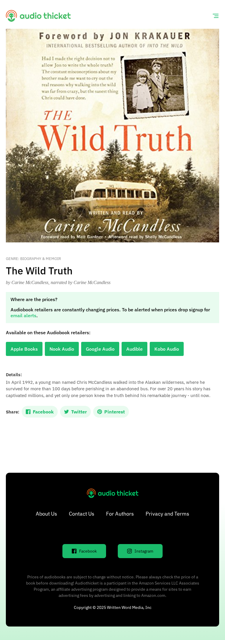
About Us (46, 513)
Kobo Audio (166, 349)
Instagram (143, 551)
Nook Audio (62, 349)
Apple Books (24, 349)
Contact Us (81, 513)
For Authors (120, 513)
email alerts (23, 315)
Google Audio (100, 349)
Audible (134, 349)
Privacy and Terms (167, 513)
